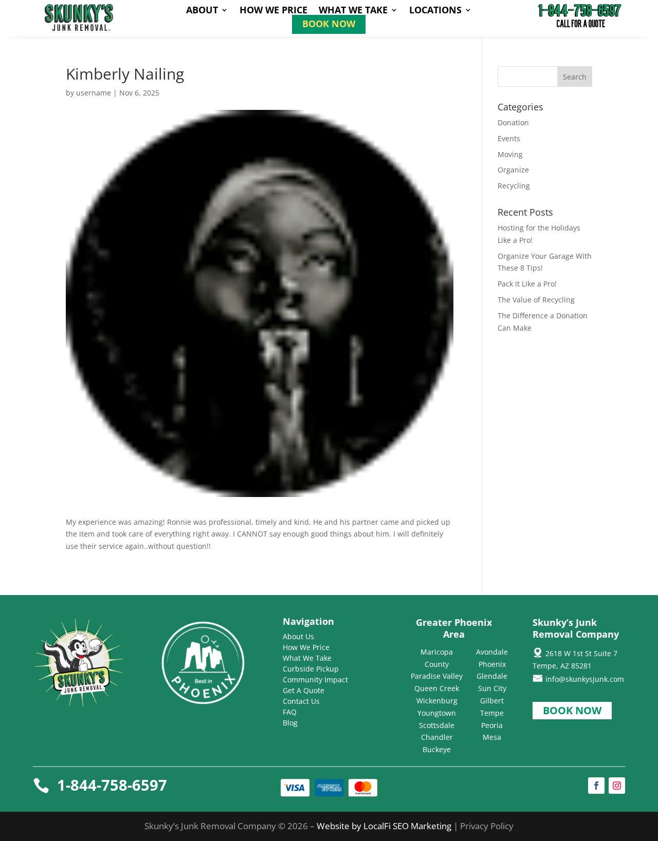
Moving (510, 154)
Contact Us (301, 701)
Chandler (437, 737)
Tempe (492, 713)
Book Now (328, 25)
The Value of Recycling (536, 299)
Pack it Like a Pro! (527, 284)
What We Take (353, 11)
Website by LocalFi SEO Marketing (385, 826)
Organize (513, 170)
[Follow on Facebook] (596, 785)
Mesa (492, 737)
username (93, 93)
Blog (290, 723)
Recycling (514, 185)
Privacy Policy (487, 826)
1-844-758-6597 (112, 785)
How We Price (273, 11)
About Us (298, 636)
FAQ (290, 712)
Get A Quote (303, 690)
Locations (435, 11)
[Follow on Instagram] (617, 785)
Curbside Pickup (311, 669)
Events (509, 138)
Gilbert (492, 700)
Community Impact (315, 679)
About (202, 11)
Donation (513, 122)
